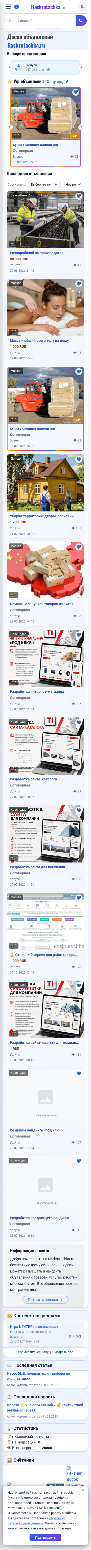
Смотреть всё (62, 1352)
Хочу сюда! (57, 81)
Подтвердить (45, 1537)
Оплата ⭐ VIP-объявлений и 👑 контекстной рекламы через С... (45, 1407)
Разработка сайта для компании (37, 867)
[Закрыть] (83, 1490)
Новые (71, 184)
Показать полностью (45, 1300)
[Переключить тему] (82, 7)
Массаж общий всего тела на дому (39, 340)
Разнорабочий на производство (36, 253)
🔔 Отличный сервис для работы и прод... (45, 955)
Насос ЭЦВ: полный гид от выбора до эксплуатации (38, 1376)
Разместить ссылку (33, 1352)
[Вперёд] (81, 67)
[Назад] (10, 67)
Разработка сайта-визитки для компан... (44, 1043)
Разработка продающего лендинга (39, 1218)
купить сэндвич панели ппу (36, 145)
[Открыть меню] (8, 7)
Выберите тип (41, 184)
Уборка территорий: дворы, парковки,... (43, 516)
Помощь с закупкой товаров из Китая (42, 604)
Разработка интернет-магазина (37, 692)
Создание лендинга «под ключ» (36, 1130)
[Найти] (81, 20)
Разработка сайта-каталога (33, 779)
